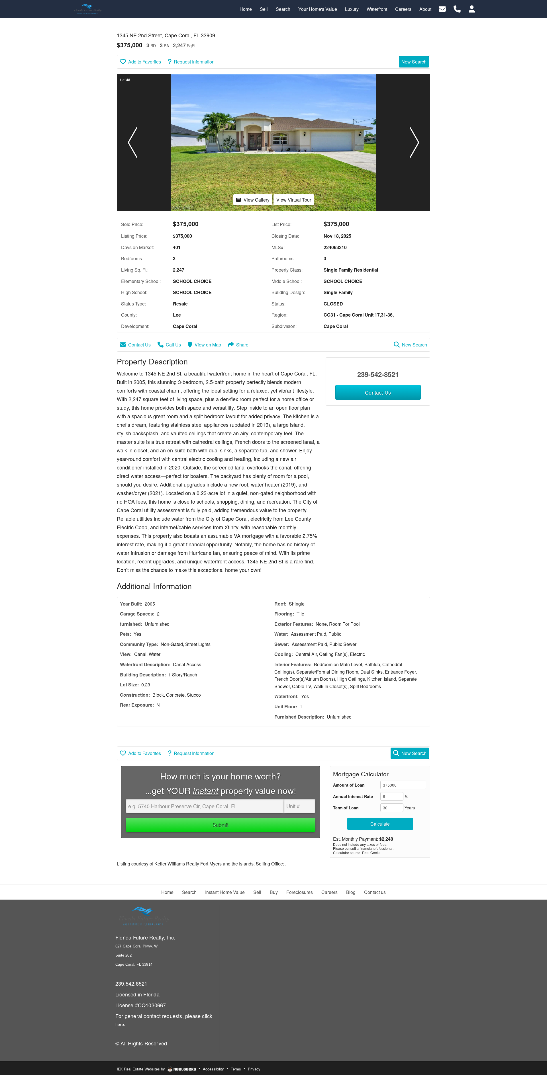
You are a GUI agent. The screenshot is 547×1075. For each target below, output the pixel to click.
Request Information (194, 61)
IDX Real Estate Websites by (141, 1069)
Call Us (173, 344)
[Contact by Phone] (457, 8)
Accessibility (213, 1069)
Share (242, 344)
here (119, 1024)
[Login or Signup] (472, 8)
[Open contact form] (442, 8)
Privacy (254, 1069)
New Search (413, 61)
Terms (236, 1069)
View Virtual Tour (293, 199)
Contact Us (139, 344)
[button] (132, 142)
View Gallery (257, 199)
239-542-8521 (378, 374)
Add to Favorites (144, 61)
